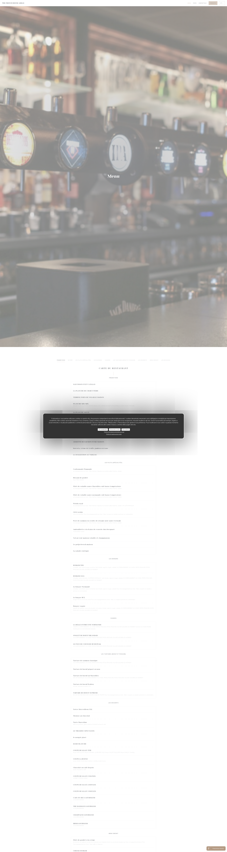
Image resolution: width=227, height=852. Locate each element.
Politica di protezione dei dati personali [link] (114, 432)
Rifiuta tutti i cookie (115, 429)
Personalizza (125, 429)
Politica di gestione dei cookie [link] (113, 434)
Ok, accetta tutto (103, 429)
